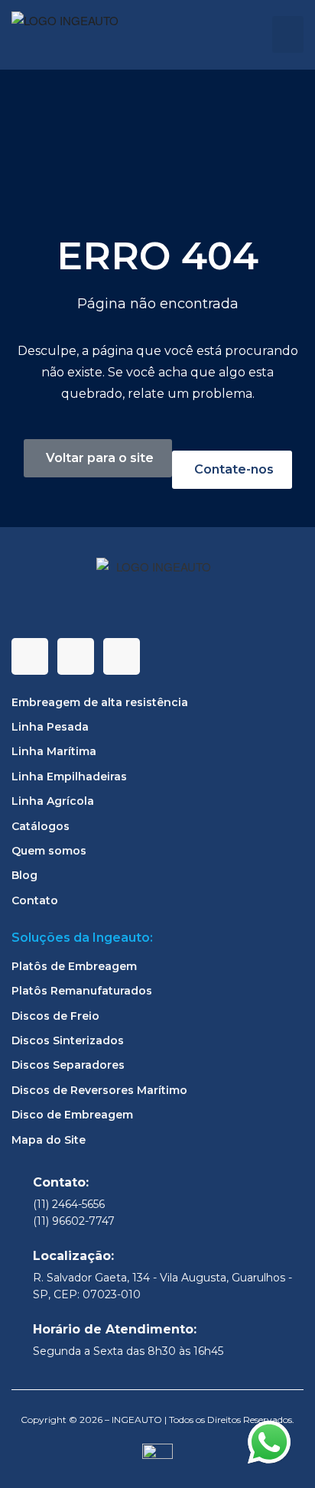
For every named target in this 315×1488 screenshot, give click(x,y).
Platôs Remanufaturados (81, 991)
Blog (24, 875)
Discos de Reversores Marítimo (99, 1090)
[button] (288, 34)
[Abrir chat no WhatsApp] (269, 1442)
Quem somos (48, 851)
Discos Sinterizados (67, 1040)
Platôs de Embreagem (74, 966)
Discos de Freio (55, 1016)
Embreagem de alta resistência (99, 702)
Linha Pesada (50, 727)
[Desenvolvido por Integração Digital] (157, 1458)
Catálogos (40, 826)
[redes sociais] (29, 656)
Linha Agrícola (52, 801)
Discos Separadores (68, 1065)
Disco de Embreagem (72, 1115)
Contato (34, 900)
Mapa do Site (48, 1140)
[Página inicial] (68, 34)
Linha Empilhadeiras (69, 776)
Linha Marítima (53, 751)
